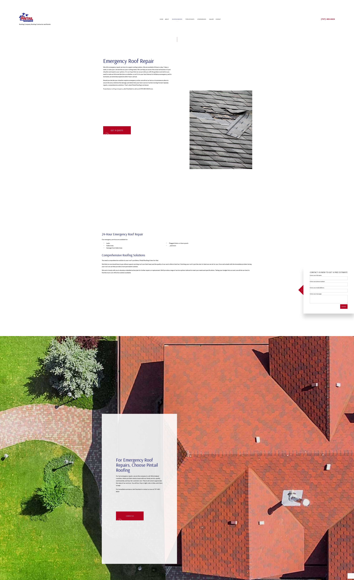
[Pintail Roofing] (26, 17)
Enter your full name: (316, 275)
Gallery (211, 19)
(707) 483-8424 (328, 19)
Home (161, 19)
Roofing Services (177, 19)
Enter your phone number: (317, 281)
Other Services (201, 19)
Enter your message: (316, 294)
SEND (344, 306)
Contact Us (130, 516)
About (167, 19)
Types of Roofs (189, 19)
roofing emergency (117, 89)
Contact (218, 19)
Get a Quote (117, 130)
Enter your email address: (317, 287)
